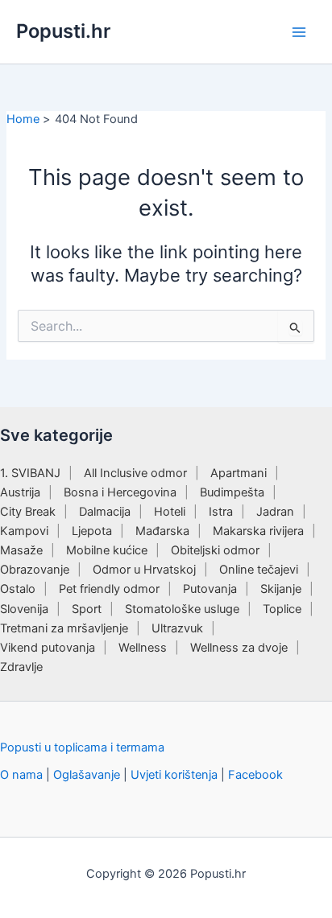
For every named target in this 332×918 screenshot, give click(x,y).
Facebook (255, 775)
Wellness (142, 647)
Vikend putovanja (47, 647)
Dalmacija (105, 511)
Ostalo (17, 589)
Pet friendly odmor (109, 589)
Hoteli (169, 511)
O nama (21, 775)
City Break (28, 511)
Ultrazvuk (177, 628)
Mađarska (162, 531)
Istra (221, 511)
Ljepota (92, 531)
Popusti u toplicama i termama (82, 747)
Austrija (20, 492)
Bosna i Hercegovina (120, 492)
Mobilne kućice (106, 550)
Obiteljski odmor (215, 550)
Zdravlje (21, 667)
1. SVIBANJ (30, 473)
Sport (87, 609)
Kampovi (24, 531)
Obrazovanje (34, 569)
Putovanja (210, 589)
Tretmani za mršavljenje (64, 628)
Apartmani (238, 473)
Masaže (21, 550)
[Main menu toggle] (299, 32)
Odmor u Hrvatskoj (144, 569)
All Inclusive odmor (135, 473)
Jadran (275, 511)
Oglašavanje (86, 775)
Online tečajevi (258, 569)
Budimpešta (232, 492)
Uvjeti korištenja (174, 775)
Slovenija (24, 609)
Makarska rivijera (258, 531)
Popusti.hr (63, 31)
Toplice (282, 609)
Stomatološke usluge (182, 609)
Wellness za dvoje (239, 647)
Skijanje (280, 589)
